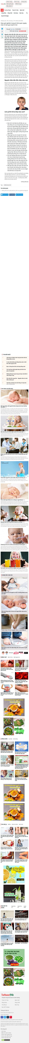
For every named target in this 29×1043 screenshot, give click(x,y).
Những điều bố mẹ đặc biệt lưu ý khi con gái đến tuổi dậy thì (15, 190)
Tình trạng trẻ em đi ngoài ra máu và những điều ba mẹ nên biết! (14, 593)
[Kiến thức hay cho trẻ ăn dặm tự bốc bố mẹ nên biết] (14, 423)
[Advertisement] (14, 259)
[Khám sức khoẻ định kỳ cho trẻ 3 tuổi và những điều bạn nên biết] (14, 445)
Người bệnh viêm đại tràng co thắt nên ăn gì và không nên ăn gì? (7, 694)
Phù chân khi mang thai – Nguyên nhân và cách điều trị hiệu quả (21, 836)
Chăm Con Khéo (19, 20)
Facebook (12, 194)
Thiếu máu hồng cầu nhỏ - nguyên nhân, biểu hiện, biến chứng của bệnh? (21, 681)
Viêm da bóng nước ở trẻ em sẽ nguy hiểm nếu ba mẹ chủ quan (14, 612)
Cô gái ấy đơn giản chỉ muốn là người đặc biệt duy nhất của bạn (7, 944)
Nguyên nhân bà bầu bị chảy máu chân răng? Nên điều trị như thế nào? (21, 848)
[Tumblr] (8, 1017)
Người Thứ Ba (20, 907)
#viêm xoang (9, 1)
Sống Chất (10, 13)
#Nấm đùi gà (18, 4)
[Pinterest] (11, 1017)
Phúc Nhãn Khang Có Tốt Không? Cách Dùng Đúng (6, 779)
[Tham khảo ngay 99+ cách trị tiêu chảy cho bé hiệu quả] (14, 468)
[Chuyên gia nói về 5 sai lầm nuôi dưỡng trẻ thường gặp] (14, 535)
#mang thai (23, 1)
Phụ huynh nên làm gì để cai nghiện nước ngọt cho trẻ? (14, 568)
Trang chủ (3, 20)
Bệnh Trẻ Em (10, 657)
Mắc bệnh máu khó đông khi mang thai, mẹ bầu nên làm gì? (7, 861)
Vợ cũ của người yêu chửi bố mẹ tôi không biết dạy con (21, 919)
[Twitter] (5, 1017)
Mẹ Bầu (9, 824)
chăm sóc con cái (7, 185)
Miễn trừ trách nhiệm (6, 1033)
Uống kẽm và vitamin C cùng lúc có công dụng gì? (7, 765)
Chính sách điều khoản (6, 1036)
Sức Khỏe (10, 738)
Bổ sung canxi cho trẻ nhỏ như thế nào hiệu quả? (20, 753)
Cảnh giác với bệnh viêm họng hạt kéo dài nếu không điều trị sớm (7, 669)
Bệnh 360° (22, 10)
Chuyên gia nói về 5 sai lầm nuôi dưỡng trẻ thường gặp (14, 544)
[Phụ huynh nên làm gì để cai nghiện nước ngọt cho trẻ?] (14, 559)
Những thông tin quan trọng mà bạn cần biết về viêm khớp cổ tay (7, 681)
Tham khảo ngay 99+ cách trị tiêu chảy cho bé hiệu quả (14, 477)
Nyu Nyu (12, 29)
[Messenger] (2, 34)
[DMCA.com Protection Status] (5, 1039)
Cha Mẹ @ (16, 13)
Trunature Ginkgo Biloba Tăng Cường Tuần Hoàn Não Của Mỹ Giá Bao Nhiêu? (21, 767)
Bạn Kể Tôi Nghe (5, 16)
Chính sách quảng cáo (6, 1034)
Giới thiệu (3, 1031)
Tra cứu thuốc (7, 10)
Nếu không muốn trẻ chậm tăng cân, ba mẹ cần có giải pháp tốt (14, 648)
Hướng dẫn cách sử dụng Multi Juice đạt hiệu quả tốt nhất (21, 779)
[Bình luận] (2, 37)
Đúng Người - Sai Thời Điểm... (21, 943)
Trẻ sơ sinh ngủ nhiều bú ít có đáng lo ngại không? (13, 499)
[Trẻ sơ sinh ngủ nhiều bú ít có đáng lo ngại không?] (14, 491)
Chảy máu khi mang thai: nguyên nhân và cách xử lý (6, 848)
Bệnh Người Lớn (17, 657)
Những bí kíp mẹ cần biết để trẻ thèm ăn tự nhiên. (13, 522)
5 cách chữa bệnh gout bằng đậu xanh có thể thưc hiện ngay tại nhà (21, 669)
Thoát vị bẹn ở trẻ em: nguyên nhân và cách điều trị (13, 630)
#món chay (16, 1)
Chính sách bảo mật (6, 1037)
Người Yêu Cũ (13, 907)
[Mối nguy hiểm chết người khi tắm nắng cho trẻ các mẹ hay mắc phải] (14, 397)
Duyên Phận (25, 907)
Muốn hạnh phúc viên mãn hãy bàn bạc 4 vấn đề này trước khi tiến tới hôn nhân (6, 932)
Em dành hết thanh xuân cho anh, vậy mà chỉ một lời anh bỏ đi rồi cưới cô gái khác (7, 920)
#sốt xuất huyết (9, 4)
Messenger (20, 194)
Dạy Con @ (21, 824)
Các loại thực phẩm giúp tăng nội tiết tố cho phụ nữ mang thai (7, 836)
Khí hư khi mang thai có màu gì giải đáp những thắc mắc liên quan (21, 861)
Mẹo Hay (21, 13)
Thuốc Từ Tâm (15, 10)
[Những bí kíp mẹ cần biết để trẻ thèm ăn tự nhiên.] (14, 513)
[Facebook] (2, 31)
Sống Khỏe (3, 13)
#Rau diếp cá (9, 6)
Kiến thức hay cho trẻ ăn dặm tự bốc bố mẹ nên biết (13, 432)
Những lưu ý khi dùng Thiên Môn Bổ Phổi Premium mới (7, 752)
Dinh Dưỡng (15, 738)
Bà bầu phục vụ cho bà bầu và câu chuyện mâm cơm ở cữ (21, 931)
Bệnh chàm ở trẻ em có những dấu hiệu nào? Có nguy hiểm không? (21, 694)
